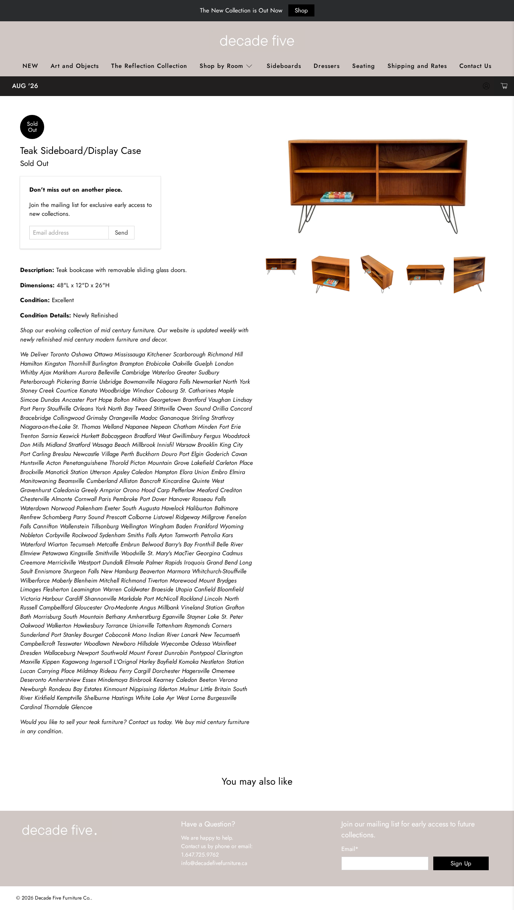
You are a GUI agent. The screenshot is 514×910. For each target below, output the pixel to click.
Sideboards (284, 65)
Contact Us (475, 65)
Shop (301, 10)
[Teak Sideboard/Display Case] (377, 180)
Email (350, 849)
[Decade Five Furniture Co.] (257, 40)
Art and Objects (75, 65)
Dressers (327, 65)
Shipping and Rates (417, 65)
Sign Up (461, 863)
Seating (363, 65)
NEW (30, 65)
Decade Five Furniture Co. (63, 898)
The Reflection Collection (149, 65)
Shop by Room (221, 65)
